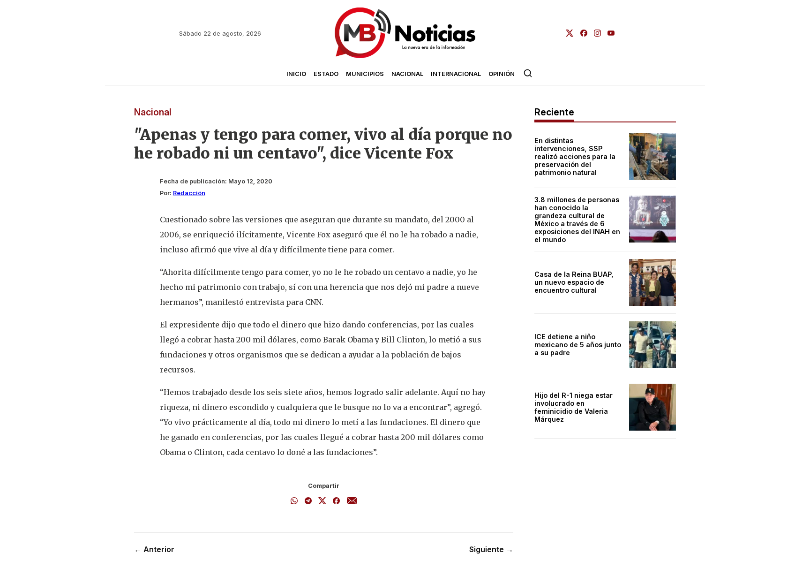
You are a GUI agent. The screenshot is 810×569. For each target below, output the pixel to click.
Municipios (365, 73)
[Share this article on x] (322, 501)
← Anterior (154, 549)
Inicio (296, 73)
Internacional (456, 73)
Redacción (189, 193)
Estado (326, 73)
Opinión (501, 73)
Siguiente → (491, 549)
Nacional (407, 73)
